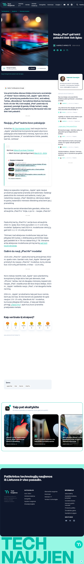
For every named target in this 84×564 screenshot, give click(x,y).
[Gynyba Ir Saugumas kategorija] (58, 121)
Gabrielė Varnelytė (63, 45)
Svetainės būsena (70, 501)
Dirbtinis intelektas (29, 496)
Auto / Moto (27, 493)
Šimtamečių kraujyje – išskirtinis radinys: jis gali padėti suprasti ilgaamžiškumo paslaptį (70, 131)
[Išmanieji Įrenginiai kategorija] (54, 45)
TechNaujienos (5, 11)
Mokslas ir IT (48, 497)
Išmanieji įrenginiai (29, 504)
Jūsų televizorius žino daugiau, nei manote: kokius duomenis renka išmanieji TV (70, 108)
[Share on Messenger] (61, 50)
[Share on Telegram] (54, 50)
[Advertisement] (70, 174)
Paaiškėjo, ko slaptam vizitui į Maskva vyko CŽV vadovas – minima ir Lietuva (70, 117)
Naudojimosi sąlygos (71, 513)
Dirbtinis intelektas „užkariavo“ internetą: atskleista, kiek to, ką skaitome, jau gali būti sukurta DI (70, 153)
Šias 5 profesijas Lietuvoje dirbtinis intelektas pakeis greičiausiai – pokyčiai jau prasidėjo (70, 98)
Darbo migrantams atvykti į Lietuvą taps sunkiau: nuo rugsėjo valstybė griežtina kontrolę (69, 142)
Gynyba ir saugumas (30, 501)
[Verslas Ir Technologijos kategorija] (58, 147)
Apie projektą (69, 493)
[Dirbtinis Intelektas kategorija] (58, 103)
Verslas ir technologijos (51, 499)
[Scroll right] (80, 431)
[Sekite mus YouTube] (64, 4)
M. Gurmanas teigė (21, 128)
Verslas (27, 4)
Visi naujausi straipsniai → (15, 178)
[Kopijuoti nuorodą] (67, 50)
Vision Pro (15, 304)
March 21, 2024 (40, 153)
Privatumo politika (70, 508)
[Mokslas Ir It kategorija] (58, 136)
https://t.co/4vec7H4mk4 (23, 150)
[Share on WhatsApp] (64, 50)
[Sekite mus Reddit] (71, 4)
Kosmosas (50, 4)
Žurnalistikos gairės (70, 510)
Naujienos (14, 11)
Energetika (42, 4)
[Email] (68, 80)
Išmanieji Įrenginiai (24, 11)
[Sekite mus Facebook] (68, 4)
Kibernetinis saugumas (51, 491)
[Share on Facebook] (58, 50)
